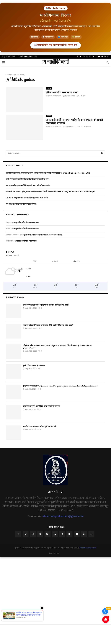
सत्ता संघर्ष (49, 88)
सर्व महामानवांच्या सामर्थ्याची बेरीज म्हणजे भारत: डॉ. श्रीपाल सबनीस (28, 185)
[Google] (47, 534)
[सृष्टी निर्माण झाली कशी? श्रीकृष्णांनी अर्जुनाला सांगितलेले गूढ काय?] (13, 311)
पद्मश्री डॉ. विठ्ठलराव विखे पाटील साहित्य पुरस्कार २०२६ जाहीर (27, 198)
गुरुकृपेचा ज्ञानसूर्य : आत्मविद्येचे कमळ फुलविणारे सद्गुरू (41, 406)
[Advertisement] (55, 590)
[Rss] (84, 534)
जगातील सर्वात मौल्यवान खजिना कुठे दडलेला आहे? (40, 426)
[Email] (77, 534)
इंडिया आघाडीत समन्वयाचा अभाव (62, 92)
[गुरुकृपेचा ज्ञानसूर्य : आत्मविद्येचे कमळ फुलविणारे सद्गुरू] (13, 412)
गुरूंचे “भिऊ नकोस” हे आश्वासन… (34, 365)
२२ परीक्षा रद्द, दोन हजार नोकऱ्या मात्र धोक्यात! (21, 204)
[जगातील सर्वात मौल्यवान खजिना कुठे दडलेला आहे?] (13, 432)
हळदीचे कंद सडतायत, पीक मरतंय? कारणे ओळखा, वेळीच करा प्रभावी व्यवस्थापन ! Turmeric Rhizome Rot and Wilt (48, 173)
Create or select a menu (28, 57)
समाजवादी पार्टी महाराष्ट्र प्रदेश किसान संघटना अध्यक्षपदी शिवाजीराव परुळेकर (74, 121)
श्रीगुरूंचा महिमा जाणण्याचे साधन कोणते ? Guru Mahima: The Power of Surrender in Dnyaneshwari (57, 346)
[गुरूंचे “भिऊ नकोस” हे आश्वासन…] (13, 371)
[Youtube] (69, 534)
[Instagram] (33, 534)
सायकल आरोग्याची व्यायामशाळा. (26, 241)
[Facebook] (18, 534)
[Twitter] (26, 534)
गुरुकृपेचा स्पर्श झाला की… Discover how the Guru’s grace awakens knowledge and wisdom (60, 385)
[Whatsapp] (91, 534)
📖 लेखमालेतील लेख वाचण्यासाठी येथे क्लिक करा (55, 45)
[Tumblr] (62, 534)
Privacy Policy (54, 553)
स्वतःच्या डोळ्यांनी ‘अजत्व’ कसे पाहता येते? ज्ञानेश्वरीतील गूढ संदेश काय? (48, 325)
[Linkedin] (55, 534)
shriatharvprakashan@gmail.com (63, 516)
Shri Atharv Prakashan (88, 548)
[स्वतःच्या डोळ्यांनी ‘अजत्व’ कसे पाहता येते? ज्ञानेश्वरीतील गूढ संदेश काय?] (13, 331)
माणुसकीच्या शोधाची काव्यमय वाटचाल (26, 222)
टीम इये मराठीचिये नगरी (54, 96)
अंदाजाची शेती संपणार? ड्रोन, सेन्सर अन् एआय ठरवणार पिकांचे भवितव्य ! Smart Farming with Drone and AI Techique (50, 192)
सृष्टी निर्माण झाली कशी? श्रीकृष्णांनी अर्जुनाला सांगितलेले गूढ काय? (28, 179)
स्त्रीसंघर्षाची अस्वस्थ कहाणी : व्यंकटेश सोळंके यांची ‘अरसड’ (43, 235)
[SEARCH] (102, 153)
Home (8, 75)
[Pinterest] (40, 534)
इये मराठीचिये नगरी (55, 62)
